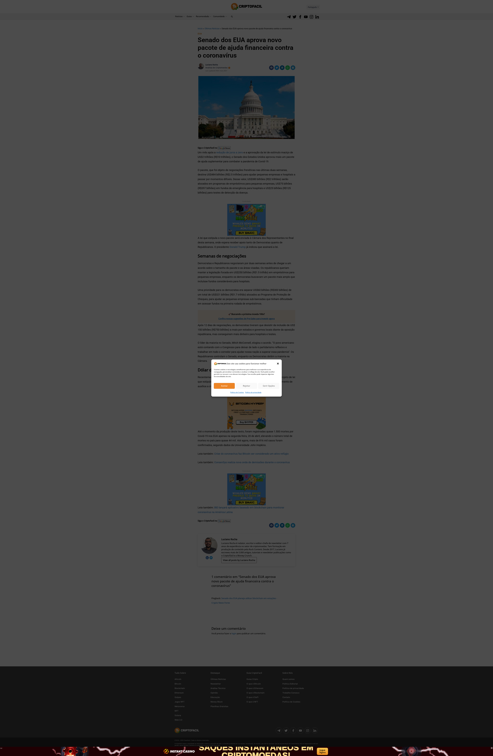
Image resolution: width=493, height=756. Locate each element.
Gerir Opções (269, 386)
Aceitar (224, 386)
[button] (278, 363)
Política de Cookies (237, 392)
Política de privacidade (253, 392)
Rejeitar (246, 386)
